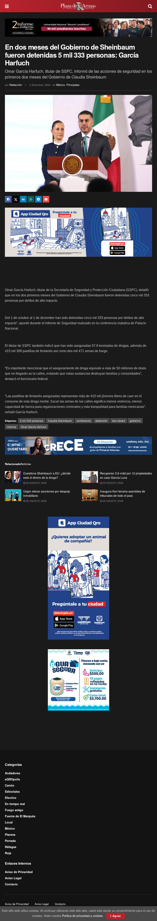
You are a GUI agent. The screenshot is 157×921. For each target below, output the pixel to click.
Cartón (9, 785)
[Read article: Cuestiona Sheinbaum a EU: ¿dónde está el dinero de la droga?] (13, 477)
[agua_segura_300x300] (78, 680)
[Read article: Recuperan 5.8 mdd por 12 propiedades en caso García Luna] (90, 477)
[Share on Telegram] (38, 199)
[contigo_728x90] (78, 445)
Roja (8, 853)
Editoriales (12, 791)
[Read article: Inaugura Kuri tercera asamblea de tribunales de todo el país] (90, 495)
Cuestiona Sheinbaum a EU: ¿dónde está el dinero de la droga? (47, 475)
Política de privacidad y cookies (82, 916)
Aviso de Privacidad (19, 872)
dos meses (118, 420)
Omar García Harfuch (33, 427)
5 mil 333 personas (31, 420)
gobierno (135, 420)
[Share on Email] (46, 199)
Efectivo (10, 798)
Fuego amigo (14, 810)
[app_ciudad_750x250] (78, 232)
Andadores (12, 773)
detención (101, 420)
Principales (73, 85)
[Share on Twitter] (15, 199)
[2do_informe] (78, 27)
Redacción (15, 85)
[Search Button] (150, 6)
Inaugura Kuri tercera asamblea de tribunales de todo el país (122, 493)
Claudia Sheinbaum (60, 420)
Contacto (11, 884)
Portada (10, 841)
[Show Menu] (7, 6)
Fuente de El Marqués (20, 816)
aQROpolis (12, 779)
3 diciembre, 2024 (39, 85)
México (60, 85)
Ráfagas (10, 847)
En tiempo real (15, 804)
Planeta (10, 834)
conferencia (84, 420)
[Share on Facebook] (8, 199)
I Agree (115, 916)
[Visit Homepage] (78, 6)
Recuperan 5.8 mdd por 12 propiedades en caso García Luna (126, 475)
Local (9, 822)
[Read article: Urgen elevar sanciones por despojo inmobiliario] (13, 495)
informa (11, 427)
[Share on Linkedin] (23, 199)
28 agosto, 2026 (36, 482)
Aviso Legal (13, 878)
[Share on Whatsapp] (31, 199)
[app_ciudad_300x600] (78, 578)
